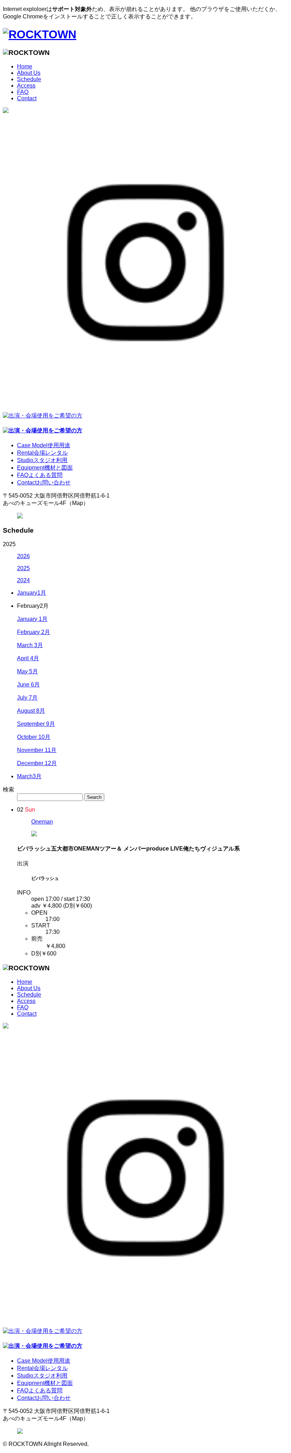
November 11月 (36, 750)
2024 (23, 580)
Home (24, 66)
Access (26, 86)
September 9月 (36, 724)
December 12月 (37, 763)
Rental (42, 453)
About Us (28, 73)
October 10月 (33, 737)
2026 (23, 556)
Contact (27, 98)
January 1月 (32, 619)
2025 (23, 568)
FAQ (22, 92)
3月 (29, 776)
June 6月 (28, 684)
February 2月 (33, 632)
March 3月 (30, 645)
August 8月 (31, 711)
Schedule (29, 79)
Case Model (43, 445)
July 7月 (27, 698)
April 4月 (28, 658)
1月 (31, 593)
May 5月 (27, 671)
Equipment (45, 468)
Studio (42, 460)
